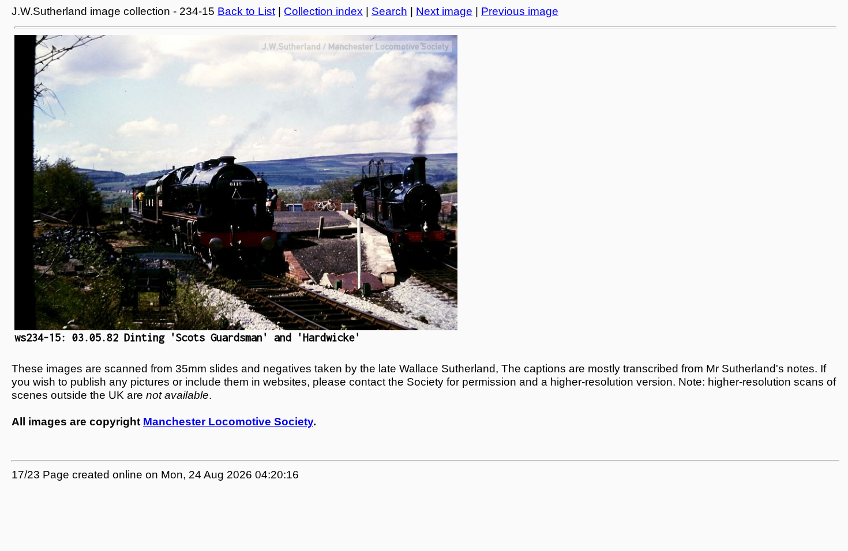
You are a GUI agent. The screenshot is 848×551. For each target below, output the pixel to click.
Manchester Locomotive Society (228, 422)
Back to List (246, 11)
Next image (444, 11)
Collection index (323, 11)
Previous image (519, 11)
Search (389, 11)
